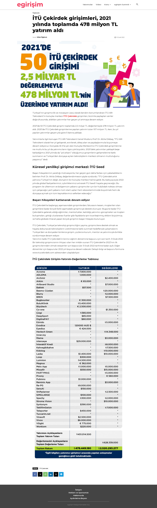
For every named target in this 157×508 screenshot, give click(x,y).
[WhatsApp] (45, 474)
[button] (137, 5)
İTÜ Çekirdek (43, 468)
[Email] (56, 474)
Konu (106, 4)
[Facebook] (35, 474)
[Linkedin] (50, 474)
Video (98, 4)
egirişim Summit (121, 4)
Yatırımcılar (88, 4)
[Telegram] (61, 474)
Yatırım (36, 13)
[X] (40, 474)
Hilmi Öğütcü (42, 37)
